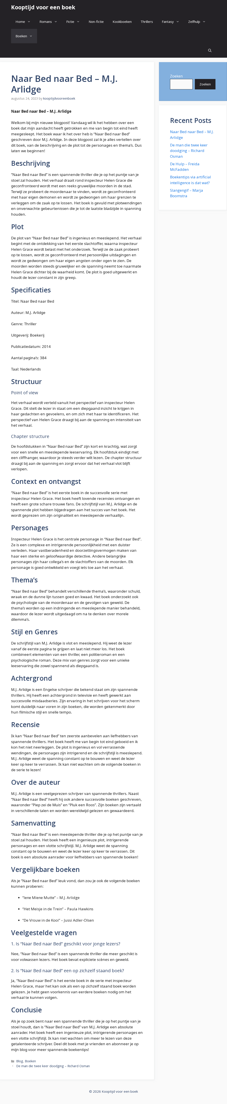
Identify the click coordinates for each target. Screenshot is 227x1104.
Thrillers (147, 21)
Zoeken (176, 76)
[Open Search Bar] (210, 50)
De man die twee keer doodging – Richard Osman (53, 1066)
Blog (19, 1061)
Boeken (21, 36)
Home (20, 21)
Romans (45, 21)
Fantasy (168, 21)
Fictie (70, 21)
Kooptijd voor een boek (43, 7)
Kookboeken (122, 21)
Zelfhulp (194, 21)
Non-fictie (96, 21)
